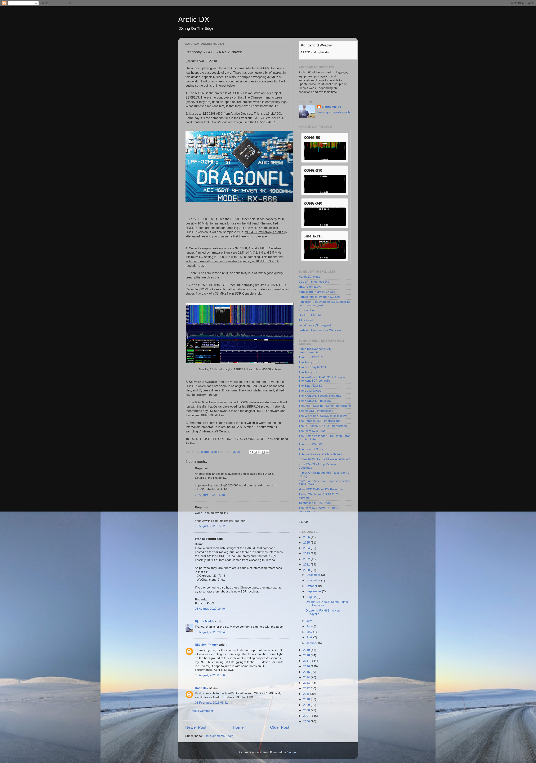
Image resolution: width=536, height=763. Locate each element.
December (314, 574)
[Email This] (251, 452)
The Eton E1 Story (311, 449)
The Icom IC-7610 (311, 357)
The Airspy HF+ (309, 362)
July (310, 620)
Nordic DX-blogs (309, 276)
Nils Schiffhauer (206, 644)
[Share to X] (259, 452)
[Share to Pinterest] (267, 452)
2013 (307, 682)
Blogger (292, 752)
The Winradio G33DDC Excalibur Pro (323, 415)
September (314, 591)
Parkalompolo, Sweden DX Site (319, 296)
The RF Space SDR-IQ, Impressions (323, 425)
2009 (307, 705)
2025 (307, 542)
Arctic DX (193, 19)
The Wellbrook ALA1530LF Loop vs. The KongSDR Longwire (322, 379)
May (310, 631)
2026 (307, 537)
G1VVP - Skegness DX (314, 281)
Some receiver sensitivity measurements (315, 350)
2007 (307, 715)
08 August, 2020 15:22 (210, 526)
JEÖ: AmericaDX (310, 286)
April (310, 637)
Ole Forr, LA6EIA (310, 315)
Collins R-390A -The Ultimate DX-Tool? (324, 459)
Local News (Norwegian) (315, 325)
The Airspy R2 (308, 372)
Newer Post (195, 727)
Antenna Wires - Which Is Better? (321, 454)
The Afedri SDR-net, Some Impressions (325, 405)
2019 (307, 649)
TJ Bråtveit (306, 320)
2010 (307, 699)
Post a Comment (202, 710)
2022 (307, 559)
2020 (307, 570)
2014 (307, 677)
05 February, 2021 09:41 (211, 702)
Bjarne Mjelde (204, 621)
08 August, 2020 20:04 (210, 632)
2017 (307, 660)
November (314, 580)
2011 (306, 693)
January (312, 643)
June (310, 626)
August (312, 597)
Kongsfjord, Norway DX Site (317, 291)
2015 (307, 671)
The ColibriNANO (310, 390)
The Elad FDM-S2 (310, 385)
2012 (307, 688)
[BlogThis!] (255, 452)
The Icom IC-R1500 (312, 430)
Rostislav (201, 688)
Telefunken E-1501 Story (315, 502)
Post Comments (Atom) (219, 735)
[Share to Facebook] (263, 452)
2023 (307, 553)
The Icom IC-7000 (311, 444)
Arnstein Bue (307, 310)
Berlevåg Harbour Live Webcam (320, 330)
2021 (307, 564)
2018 (307, 655)
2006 (307, 721)
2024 (307, 548)
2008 (307, 710)
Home (238, 727)
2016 (307, 666)
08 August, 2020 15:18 (210, 494)
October (312, 585)
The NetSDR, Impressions (316, 410)
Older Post (279, 727)
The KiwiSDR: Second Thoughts (320, 395)
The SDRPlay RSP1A (313, 367)
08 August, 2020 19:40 (210, 608)
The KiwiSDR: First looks (315, 400)
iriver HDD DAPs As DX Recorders (321, 489)
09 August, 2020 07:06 (210, 675)
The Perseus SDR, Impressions (319, 420)
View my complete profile (333, 112)
